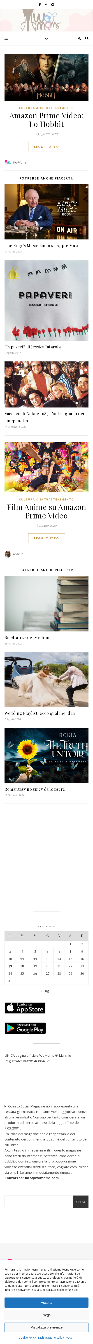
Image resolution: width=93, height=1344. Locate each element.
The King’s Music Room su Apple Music (43, 245)
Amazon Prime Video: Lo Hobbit (46, 119)
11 (22, 959)
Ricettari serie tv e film (27, 637)
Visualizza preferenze (47, 1327)
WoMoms (20, 162)
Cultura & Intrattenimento (46, 108)
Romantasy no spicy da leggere (35, 789)
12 (35, 959)
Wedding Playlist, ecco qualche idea (40, 713)
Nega (47, 1315)
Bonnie (18, 554)
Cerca (80, 1201)
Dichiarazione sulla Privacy (55, 1338)
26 (35, 973)
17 (10, 966)
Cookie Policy (27, 1338)
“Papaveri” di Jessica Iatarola (33, 347)
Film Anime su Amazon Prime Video (46, 511)
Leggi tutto (46, 147)
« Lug (45, 991)
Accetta (46, 1302)
